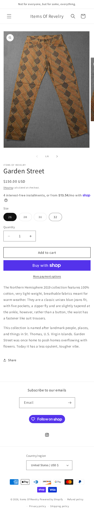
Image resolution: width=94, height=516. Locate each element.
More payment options (47, 276)
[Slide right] (57, 156)
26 (10, 217)
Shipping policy (59, 506)
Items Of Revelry (29, 499)
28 (28, 218)
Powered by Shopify (51, 499)
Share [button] (12, 360)
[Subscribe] (70, 402)
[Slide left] (37, 156)
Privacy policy (37, 506)
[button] (9, 16)
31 (43, 218)
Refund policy (75, 499)
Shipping (8, 187)
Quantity (9, 227)
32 (55, 217)
